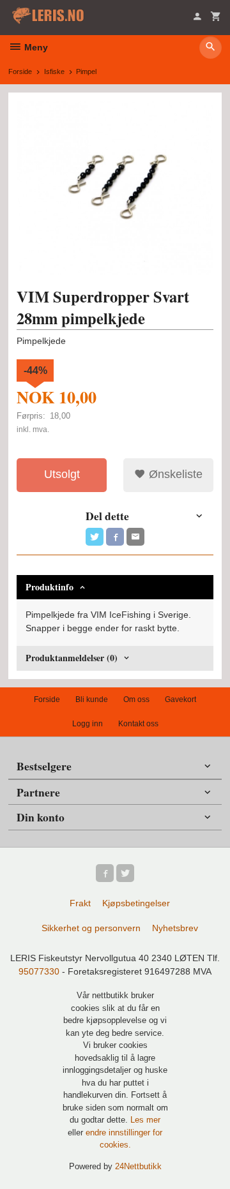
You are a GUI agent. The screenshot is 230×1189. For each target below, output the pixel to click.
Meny (35, 47)
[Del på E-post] (135, 537)
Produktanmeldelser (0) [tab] (72, 657)
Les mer (145, 1120)
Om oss (136, 699)
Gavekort (180, 699)
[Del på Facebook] (115, 537)
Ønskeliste (174, 474)
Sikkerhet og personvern (91, 928)
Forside (20, 71)
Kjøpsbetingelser (136, 903)
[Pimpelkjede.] (115, 188)
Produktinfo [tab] (49, 587)
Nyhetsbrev (175, 928)
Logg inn (87, 723)
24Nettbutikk (138, 1166)
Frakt (80, 903)
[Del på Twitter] (94, 537)
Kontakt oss (138, 723)
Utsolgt (62, 474)
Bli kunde (91, 699)
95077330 (39, 971)
